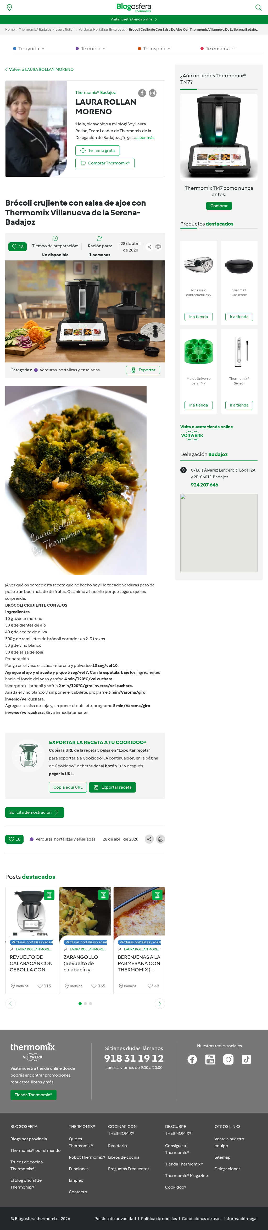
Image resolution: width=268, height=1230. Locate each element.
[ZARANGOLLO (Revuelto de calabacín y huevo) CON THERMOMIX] (85, 917)
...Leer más (144, 137)
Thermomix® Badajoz (35, 29)
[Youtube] (210, 1059)
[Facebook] (192, 1059)
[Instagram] (228, 1059)
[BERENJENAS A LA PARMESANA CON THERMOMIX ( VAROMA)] (139, 917)
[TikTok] (246, 1059)
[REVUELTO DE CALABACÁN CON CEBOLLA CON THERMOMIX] (31, 917)
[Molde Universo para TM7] (199, 352)
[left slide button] (10, 1003)
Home (10, 29)
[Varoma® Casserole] (239, 263)
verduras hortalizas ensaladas (102, 29)
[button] (258, 7)
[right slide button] (160, 1003)
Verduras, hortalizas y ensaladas (36, 942)
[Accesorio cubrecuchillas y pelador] (199, 263)
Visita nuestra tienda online (131, 19)
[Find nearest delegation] (9, 7)
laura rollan (65, 29)
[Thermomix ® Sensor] (239, 352)
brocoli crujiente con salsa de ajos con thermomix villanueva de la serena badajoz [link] (193, 29)
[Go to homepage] (134, 7)
